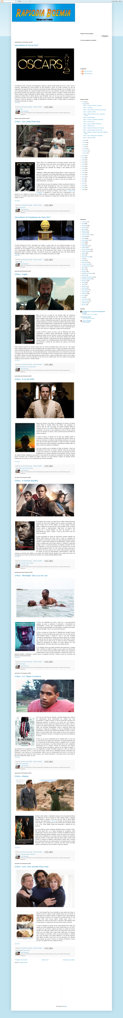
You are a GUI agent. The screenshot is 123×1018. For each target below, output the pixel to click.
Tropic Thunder (85, 301)
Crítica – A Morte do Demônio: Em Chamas (93, 128)
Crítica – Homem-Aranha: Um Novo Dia (92, 130)
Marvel (34, 366)
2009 (83, 187)
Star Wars (84, 288)
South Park (84, 286)
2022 (83, 162)
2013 (83, 181)
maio (84, 144)
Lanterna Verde (85, 264)
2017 (83, 172)
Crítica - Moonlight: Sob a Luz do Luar (31, 575)
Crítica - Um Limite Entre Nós (27, 121)
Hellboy (84, 255)
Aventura (23, 366)
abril (84, 146)
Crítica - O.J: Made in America (28, 676)
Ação (20, 366)
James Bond (85, 262)
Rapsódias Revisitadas (87, 277)
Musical (84, 269)
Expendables (85, 245)
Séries (83, 282)
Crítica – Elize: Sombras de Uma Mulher (93, 135)
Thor (83, 297)
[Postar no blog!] (47, 107)
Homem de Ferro (86, 256)
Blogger (65, 1006)
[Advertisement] (47, 26)
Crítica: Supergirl (86, 322)
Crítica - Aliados (21, 776)
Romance (28, 854)
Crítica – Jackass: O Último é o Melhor (92, 105)
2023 (83, 160)
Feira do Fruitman (86, 249)
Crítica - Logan (21, 274)
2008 (83, 189)
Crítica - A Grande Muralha (26, 481)
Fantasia (31, 563)
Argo (48, 428)
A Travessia (53, 821)
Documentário (25, 763)
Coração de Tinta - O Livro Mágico (89, 314)
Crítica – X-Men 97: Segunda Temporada (93, 119)
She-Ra (84, 284)
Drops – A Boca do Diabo (89, 137)
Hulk (83, 258)
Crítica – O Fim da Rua (88, 121)
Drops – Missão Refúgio (89, 117)
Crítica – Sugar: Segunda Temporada (92, 123)
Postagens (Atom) (23, 962)
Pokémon (84, 275)
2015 (83, 176)
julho (84, 140)
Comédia (84, 236)
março (85, 148)
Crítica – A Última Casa (88, 125)
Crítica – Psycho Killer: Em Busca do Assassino (94, 109)
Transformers (85, 299)
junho (84, 142)
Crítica (20, 207)
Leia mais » (17, 102)
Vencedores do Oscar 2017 (26, 45)
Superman (84, 291)
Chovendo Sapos (86, 317)
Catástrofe (84, 232)
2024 (83, 157)
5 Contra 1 (84, 221)
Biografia (21, 950)
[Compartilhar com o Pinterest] (52, 107)
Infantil (83, 260)
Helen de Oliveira (88, 71)
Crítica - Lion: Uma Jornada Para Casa (31, 867)
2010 (83, 185)
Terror (83, 295)
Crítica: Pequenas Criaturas (88, 318)
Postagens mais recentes (21, 959)
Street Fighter (85, 290)
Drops (83, 244)
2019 (83, 168)
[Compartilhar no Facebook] (50, 107)
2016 (83, 174)
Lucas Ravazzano (88, 73)
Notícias (20, 109)
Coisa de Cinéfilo (86, 321)
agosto (85, 103)
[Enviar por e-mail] (45, 107)
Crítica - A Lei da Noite (24, 379)
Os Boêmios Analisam (87, 273)
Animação (84, 225)
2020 (83, 166)
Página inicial (45, 959)
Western (84, 304)
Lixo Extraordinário (86, 266)
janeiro (85, 153)
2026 (83, 101)
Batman (84, 229)
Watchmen (84, 302)
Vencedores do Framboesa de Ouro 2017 (33, 217)
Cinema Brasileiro (86, 234)
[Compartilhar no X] (48, 107)
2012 (83, 183)
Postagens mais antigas (69, 959)
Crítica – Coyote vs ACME (89, 111)
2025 (83, 155)
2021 (83, 164)
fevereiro (85, 151)
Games (83, 253)
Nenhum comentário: (37, 106)
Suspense (30, 468)
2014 (83, 179)
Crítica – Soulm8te (87, 107)
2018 (83, 170)
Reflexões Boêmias (86, 279)
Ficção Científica (86, 251)
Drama (23, 207)
